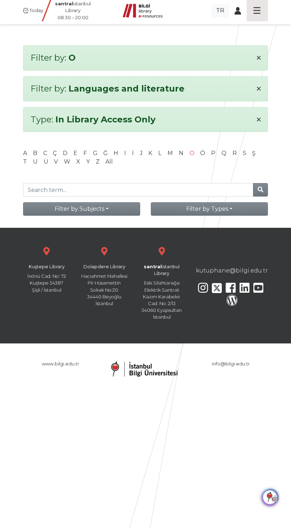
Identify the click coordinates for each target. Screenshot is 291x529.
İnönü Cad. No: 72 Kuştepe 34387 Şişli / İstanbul (46, 278)
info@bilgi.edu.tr (231, 364)
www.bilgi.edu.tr (60, 364)
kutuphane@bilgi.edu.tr (232, 270)
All (109, 161)
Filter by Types (207, 208)
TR (220, 10)
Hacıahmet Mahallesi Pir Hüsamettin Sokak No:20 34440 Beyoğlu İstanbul (104, 285)
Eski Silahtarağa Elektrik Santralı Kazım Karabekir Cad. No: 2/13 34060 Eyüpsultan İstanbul (162, 292)
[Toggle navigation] (257, 10)
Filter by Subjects (79, 208)
